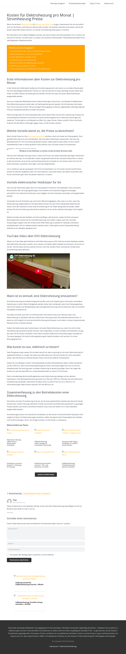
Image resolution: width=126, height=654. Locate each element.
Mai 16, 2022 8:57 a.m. (19, 502)
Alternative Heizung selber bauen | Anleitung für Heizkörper (14, 442)
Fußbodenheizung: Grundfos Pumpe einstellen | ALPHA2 (29, 603)
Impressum (54, 646)
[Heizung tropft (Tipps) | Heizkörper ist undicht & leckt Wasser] (73, 437)
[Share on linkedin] (25, 588)
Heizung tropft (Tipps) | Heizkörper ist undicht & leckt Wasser (70, 443)
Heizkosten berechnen (36, 136)
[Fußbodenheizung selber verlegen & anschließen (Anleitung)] (45, 437)
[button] (117, 3)
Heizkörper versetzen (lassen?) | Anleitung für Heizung (14, 465)
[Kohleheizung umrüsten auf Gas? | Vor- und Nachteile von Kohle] (45, 459)
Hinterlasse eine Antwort (36, 493)
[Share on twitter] (19, 588)
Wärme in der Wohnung (44, 24)
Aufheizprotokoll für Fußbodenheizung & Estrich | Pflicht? (29, 583)
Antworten (10, 512)
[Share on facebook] (16, 588)
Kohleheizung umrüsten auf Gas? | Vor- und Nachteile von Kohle (42, 465)
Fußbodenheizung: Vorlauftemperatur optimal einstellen (68, 465)
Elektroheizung (26, 24)
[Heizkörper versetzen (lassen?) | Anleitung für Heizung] (18, 459)
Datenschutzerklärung (68, 646)
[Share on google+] (22, 588)
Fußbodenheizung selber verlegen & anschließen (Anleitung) (42, 443)
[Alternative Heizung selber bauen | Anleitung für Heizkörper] (18, 437)
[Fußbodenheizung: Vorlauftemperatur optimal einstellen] (73, 459)
